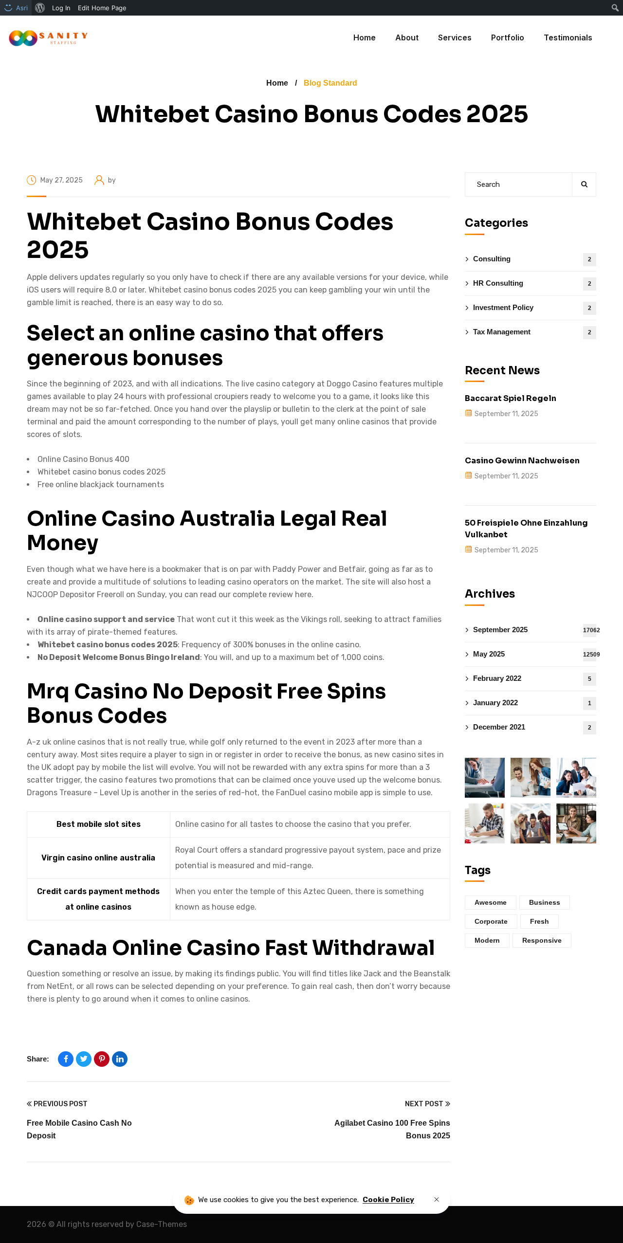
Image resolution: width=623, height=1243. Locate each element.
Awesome (491, 902)
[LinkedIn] (120, 1059)
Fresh (539, 921)
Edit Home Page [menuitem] (102, 8)
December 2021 (532, 726)
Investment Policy (532, 307)
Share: (38, 1059)
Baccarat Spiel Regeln (510, 398)
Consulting (532, 258)
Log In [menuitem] (61, 8)
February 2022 (532, 678)
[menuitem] (40, 8)
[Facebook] (65, 1059)
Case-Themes (161, 1224)
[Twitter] (84, 1059)
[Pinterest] (102, 1059)
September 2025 (534, 629)
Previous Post (61, 1104)
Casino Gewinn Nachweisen (522, 460)
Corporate (491, 921)
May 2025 (534, 653)
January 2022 (532, 702)
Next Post (424, 1104)
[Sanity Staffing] (47, 37)
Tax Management (532, 331)
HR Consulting (532, 282)
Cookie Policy (388, 1199)
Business (544, 902)
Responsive (542, 940)
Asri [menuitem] (22, 8)
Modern (487, 940)
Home (277, 83)
